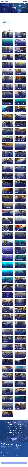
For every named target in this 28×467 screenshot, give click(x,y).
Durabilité (2, 455)
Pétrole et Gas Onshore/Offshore (6, 30)
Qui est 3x (2, 456)
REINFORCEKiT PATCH (5, 22)
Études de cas (17, 448)
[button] (25, 1)
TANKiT (3, 25)
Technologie (17, 447)
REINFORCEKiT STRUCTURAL (6, 23)
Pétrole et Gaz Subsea (5, 31)
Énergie (3, 29)
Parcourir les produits (18, 445)
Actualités (16, 454)
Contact (16, 455)
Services (16, 446)
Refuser (14, 464)
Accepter (14, 462)
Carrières (2, 454)
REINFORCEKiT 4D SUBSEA (5, 21)
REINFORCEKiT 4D (4, 20)
